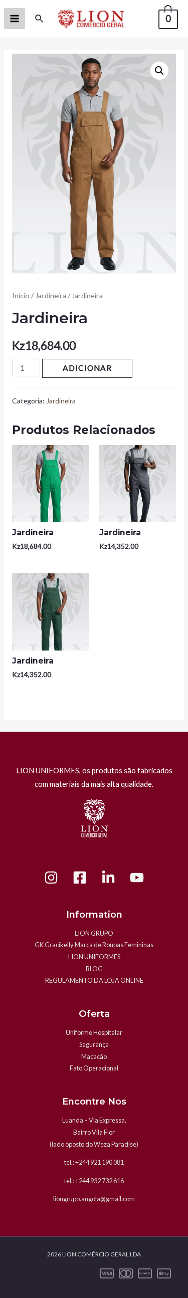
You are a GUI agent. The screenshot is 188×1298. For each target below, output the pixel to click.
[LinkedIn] (108, 878)
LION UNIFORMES (94, 957)
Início (21, 295)
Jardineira (50, 295)
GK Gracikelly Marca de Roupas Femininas (94, 945)
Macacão (94, 1056)
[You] (137, 878)
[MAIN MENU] (14, 18)
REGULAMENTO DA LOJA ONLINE (94, 980)
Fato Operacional (94, 1068)
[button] (159, 71)
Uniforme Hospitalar (94, 1032)
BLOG (94, 969)
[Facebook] (80, 878)
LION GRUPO (94, 933)
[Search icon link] (39, 19)
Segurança (94, 1044)
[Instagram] (51, 878)
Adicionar (87, 367)
